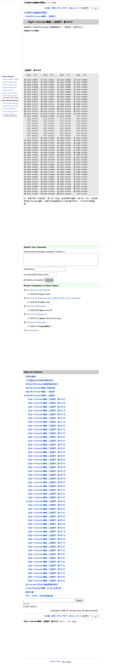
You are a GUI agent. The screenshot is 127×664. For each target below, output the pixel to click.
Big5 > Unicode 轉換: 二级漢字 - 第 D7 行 (46, 452)
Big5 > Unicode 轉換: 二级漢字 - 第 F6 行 (46, 569)
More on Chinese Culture (10, 93)
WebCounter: (55, 661)
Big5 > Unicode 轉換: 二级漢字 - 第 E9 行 (46, 520)
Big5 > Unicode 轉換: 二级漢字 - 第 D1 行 (46, 429)
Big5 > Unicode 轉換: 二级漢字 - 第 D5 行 (46, 445)
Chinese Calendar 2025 (10, 82)
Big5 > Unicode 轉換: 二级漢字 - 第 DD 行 (47, 475)
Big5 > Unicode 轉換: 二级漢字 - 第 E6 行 (46, 509)
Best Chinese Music (9, 114)
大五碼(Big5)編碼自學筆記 (35, 13)
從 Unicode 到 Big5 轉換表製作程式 (42, 584)
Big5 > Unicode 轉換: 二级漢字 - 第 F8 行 (46, 577)
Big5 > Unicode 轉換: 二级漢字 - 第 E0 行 (46, 486)
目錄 (48, 8)
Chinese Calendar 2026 (10, 85)
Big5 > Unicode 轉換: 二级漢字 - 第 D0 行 (46, 426)
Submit (49, 280)
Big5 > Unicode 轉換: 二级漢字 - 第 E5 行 (46, 505)
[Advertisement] (11, 37)
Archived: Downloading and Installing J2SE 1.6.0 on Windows (53, 298)
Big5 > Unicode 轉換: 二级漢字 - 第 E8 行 (46, 516)
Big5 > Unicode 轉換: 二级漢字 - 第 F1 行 (46, 550)
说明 (53, 8)
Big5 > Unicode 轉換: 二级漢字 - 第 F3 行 (46, 558)
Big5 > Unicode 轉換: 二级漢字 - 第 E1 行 (46, 490)
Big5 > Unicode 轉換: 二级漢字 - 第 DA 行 (46, 463)
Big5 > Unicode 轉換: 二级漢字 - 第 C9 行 (46, 399)
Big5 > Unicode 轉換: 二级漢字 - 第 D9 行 (46, 460)
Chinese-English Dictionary (11, 103)
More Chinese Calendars (10, 95)
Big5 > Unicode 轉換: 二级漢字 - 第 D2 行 (46, 433)
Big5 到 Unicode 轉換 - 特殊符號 (40, 388)
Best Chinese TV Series (10, 111)
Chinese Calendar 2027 (10, 87)
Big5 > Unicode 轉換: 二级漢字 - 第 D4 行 (46, 441)
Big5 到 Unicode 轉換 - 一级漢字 (40, 392)
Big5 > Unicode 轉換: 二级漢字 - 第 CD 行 (47, 414)
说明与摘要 (31, 376)
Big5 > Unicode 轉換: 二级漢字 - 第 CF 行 (46, 422)
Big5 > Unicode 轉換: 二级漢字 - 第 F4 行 (46, 562)
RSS (59, 8)
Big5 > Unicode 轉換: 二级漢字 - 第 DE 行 (46, 479)
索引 (87, 8)
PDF (65, 8)
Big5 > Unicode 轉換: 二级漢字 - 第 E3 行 (46, 497)
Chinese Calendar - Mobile (10, 79)
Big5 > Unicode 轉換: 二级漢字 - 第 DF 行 (46, 482)
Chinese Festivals (8, 90)
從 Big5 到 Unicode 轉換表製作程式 (42, 384)
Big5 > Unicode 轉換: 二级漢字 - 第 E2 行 (46, 494)
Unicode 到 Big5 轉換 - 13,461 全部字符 (44, 588)
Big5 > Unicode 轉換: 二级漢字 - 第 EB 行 (46, 528)
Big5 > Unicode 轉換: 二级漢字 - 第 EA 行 (46, 524)
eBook (72, 8)
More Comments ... (32, 330)
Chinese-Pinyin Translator (10, 106)
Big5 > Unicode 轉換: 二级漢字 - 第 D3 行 (46, 437)
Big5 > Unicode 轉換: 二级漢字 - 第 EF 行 (46, 543)
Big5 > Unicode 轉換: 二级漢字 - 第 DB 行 (47, 467)
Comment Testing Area (36, 306)
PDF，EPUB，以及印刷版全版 (39, 596)
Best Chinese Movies (9, 108)
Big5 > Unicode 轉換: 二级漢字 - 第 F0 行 (46, 547)
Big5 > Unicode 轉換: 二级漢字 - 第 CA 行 (46, 403)
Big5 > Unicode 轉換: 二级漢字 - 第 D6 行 (46, 448)
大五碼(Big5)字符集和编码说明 (39, 380)
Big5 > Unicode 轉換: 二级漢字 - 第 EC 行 (46, 531)
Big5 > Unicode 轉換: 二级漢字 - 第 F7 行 (46, 573)
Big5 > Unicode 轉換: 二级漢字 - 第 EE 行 (46, 539)
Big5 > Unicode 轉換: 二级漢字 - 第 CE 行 (46, 418)
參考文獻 (30, 592)
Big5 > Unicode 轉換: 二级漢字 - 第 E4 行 (46, 501)
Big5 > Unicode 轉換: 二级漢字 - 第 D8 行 (46, 456)
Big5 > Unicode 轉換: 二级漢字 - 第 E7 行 (46, 513)
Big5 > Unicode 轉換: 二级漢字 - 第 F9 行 (46, 581)
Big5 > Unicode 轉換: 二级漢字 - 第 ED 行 (46, 535)
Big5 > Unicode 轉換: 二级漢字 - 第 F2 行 (46, 554)
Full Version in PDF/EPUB (37, 290)
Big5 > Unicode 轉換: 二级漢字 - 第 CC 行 (47, 411)
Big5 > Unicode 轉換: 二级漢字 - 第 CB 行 (47, 407)
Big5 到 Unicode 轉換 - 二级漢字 (40, 16)
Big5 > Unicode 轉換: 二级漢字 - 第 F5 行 (46, 566)
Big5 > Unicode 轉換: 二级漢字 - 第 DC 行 (47, 471)
